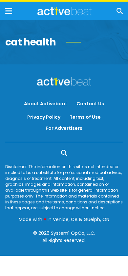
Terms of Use (85, 117)
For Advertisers (64, 128)
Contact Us (90, 103)
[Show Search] (120, 11)
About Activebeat (45, 103)
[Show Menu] (8, 11)
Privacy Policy (43, 117)
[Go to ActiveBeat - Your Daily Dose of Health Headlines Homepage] (64, 11)
